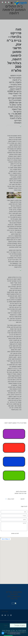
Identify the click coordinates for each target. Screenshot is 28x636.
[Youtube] (5, 615)
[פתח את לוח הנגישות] (3, 633)
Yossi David (22, 630)
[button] (11, 2)
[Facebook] (2, 615)
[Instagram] (8, 615)
